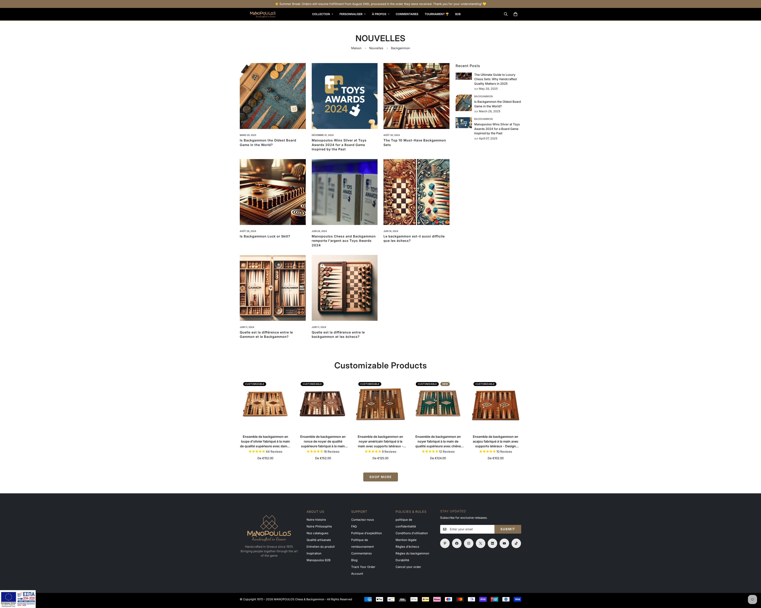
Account (357, 573)
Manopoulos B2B (319, 560)
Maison (356, 48)
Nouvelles (376, 48)
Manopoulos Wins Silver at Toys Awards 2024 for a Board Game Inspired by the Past (339, 144)
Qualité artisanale (319, 540)
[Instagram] (468, 543)
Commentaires (407, 14)
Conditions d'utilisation (412, 533)
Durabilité (402, 560)
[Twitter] (480, 543)
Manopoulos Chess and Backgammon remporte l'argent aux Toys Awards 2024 (344, 240)
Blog (354, 560)
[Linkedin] (492, 543)
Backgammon (483, 96)
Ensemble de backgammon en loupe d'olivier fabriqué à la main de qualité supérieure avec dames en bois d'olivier (265, 442)
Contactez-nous (362, 520)
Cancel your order (408, 567)
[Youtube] (504, 543)
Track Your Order (363, 567)
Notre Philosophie (319, 526)
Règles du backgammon (412, 553)
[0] (515, 14)
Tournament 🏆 (437, 14)
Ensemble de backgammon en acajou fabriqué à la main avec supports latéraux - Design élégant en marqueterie (495, 442)
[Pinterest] (445, 543)
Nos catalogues (317, 533)
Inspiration (314, 553)
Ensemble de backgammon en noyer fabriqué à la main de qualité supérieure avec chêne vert (438, 442)
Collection (321, 14)
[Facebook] (457, 543)
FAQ (354, 526)
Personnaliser (350, 14)
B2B (458, 14)
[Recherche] (506, 14)
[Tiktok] (516, 543)
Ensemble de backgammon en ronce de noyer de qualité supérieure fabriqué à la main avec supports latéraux (323, 442)
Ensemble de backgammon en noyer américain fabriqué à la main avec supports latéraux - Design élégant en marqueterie (380, 442)
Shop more (380, 477)
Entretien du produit (321, 546)
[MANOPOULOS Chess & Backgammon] (257, 14)
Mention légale (406, 540)
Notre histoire (316, 520)
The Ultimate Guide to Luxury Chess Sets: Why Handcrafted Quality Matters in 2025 (495, 79)
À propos (379, 14)
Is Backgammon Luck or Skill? (265, 236)
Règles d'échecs (407, 546)
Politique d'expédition (366, 533)
